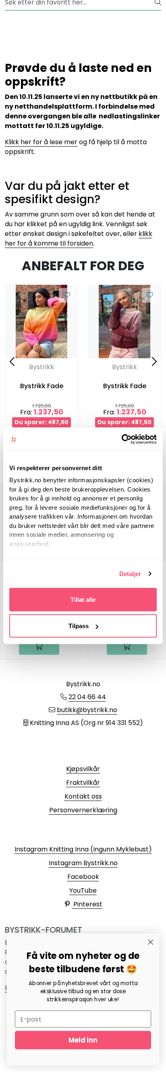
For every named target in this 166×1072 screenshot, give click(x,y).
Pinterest (87, 904)
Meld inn (83, 1040)
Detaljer (130, 573)
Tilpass (78, 625)
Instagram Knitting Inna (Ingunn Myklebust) (83, 849)
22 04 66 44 (87, 697)
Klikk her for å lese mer (41, 142)
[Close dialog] (150, 942)
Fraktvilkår (83, 782)
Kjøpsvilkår (83, 769)
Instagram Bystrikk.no (83, 863)
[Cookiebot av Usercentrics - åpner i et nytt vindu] (121, 439)
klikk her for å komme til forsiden (78, 238)
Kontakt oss (83, 796)
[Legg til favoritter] (67, 295)
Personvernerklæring (83, 810)
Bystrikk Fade (41, 386)
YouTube (83, 890)
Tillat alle (83, 599)
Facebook (83, 876)
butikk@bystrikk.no (87, 710)
